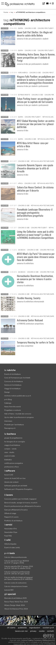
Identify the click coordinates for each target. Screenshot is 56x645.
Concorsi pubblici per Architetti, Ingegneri (20, 499)
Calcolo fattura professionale (15, 557)
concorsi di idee (30, 28)
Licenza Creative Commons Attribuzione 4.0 (38, 640)
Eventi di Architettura (12, 374)
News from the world (12, 406)
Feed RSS (8, 536)
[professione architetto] (21, 4)
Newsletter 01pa (10, 532)
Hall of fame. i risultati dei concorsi (17, 414)
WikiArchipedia (10, 544)
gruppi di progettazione (13, 438)
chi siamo (11, 627)
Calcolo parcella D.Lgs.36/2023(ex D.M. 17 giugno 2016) (16, 562)
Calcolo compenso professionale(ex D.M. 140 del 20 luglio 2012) (17, 573)
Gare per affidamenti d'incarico (16, 510)
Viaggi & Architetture (12, 388)
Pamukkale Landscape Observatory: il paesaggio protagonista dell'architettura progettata (34, 212)
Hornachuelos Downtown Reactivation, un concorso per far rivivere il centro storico (35, 279)
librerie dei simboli (11, 482)
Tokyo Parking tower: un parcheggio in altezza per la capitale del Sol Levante (35, 100)
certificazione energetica (13, 463)
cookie (42, 631)
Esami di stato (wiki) (12, 547)
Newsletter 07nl (10, 529)
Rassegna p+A (10, 428)
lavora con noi (21, 631)
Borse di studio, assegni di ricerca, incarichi (20, 503)
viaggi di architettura (12, 445)
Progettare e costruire (12, 410)
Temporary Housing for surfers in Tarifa (35, 342)
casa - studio (9, 452)
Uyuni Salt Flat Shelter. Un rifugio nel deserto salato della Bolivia (34, 33)
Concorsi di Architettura (13, 381)
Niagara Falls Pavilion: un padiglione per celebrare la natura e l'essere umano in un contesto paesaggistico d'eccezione (36, 79)
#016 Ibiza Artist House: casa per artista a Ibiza (32, 144)
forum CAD (8, 475)
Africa (20, 183)
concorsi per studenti (46, 28)
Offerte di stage (10, 513)
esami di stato (9, 456)
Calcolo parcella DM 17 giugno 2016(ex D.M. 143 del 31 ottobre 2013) (18, 567)
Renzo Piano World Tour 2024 (16, 602)
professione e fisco (11, 467)
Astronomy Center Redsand (30, 320)
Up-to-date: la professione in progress (19, 417)
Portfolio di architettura (13, 521)
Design (7, 392)
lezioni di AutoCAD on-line (14, 478)
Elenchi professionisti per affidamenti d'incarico (22, 506)
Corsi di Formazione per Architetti (17, 378)
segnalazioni (34, 627)
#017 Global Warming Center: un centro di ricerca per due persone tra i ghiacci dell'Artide (35, 124)
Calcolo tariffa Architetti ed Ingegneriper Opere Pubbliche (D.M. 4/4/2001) (18, 578)
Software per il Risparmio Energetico (18, 489)
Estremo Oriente (24, 95)
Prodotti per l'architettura (14, 424)
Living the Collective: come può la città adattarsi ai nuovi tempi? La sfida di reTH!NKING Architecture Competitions (35, 235)
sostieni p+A (48, 627)
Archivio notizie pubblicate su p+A (17, 396)
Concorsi (4, 28)
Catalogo (7, 403)
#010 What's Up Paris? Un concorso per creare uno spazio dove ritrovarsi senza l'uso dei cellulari (36, 257)
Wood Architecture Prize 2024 (16, 609)
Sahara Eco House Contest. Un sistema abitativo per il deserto (35, 188)
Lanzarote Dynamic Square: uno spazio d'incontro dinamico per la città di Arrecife (35, 168)
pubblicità (22, 627)
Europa (20, 28)
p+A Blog (8, 399)
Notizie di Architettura (12, 385)
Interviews (8, 421)
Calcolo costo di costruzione (15, 583)
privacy (33, 631)
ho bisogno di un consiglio (14, 441)
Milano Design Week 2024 (14, 605)
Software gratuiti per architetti (15, 486)
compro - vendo (10, 449)
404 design (21, 250)
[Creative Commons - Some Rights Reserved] (28, 636)
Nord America (23, 73)
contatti (50, 631)
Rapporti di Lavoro (11, 517)
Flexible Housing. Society (28, 298)
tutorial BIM (8, 590)
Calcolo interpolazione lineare (15, 586)
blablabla (8, 459)
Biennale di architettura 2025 (15, 598)
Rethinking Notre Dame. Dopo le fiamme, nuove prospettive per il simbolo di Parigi (36, 57)
